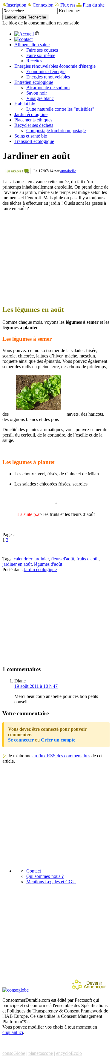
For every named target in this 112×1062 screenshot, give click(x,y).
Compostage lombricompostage (56, 130)
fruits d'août (87, 558)
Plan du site (93, 4)
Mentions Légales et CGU (51, 881)
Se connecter (21, 739)
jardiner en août (17, 564)
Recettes (34, 60)
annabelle (68, 171)
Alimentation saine (32, 44)
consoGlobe (13, 1053)
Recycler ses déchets (33, 125)
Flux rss (67, 4)
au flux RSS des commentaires (61, 755)
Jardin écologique (30, 114)
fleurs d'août (62, 558)
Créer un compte (58, 739)
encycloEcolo (69, 1053)
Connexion (43, 4)
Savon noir (36, 92)
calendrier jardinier (31, 558)
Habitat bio (24, 103)
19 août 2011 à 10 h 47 (36, 686)
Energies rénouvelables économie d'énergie (55, 66)
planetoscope (40, 1053)
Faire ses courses (42, 50)
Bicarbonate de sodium (48, 87)
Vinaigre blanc (40, 98)
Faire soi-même (40, 55)
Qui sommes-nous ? (45, 876)
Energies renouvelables (48, 76)
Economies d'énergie (45, 71)
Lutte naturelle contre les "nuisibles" (60, 109)
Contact (33, 870)
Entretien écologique (33, 82)
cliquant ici (12, 1032)
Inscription (16, 4)
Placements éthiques (33, 119)
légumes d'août (48, 564)
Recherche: (69, 10)
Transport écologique (34, 141)
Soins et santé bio (30, 135)
